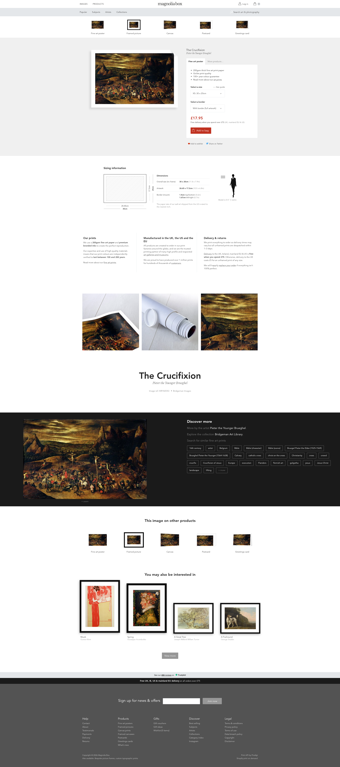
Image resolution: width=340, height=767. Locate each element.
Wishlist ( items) (161, 730)
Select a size (208, 87)
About (85, 727)
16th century (195, 448)
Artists (108, 12)
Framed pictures (125, 727)
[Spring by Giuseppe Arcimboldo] (147, 608)
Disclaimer (230, 741)
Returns (85, 741)
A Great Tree (180, 637)
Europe (231, 463)
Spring (130, 637)
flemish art (278, 463)
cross (311, 455)
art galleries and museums (156, 254)
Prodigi (255, 755)
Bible (236, 448)
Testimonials (88, 730)
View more (170, 655)
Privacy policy (231, 727)
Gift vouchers (160, 723)
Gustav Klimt (85, 639)
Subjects (96, 12)
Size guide (220, 87)
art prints (218, 79)
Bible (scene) (274, 448)
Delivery (208, 254)
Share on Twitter (216, 144)
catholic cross (254, 455)
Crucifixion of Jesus (212, 463)
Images (84, 4)
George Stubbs (227, 639)
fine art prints (110, 262)
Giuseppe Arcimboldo (136, 639)
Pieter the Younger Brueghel (198, 53)
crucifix (192, 463)
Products (98, 4)
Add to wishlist (196, 144)
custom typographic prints (127, 758)
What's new (123, 745)
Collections (121, 12)
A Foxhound (227, 637)
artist (210, 448)
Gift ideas (158, 727)
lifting (208, 470)
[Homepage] (170, 4)
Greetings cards (125, 741)
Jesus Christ (322, 463)
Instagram (193, 741)
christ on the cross (276, 455)
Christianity (297, 455)
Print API (244, 755)
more (222, 470)
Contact (86, 723)
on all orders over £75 (170, 681)
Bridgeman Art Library (229, 434)
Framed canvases (126, 734)
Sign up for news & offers (139, 700)
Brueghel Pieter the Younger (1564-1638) (208, 455)
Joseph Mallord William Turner (186, 639)
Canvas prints (124, 730)
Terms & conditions (234, 723)
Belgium (224, 448)
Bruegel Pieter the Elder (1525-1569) (304, 448)
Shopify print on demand (247, 758)
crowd (324, 455)
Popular (83, 12)
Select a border (198, 102)
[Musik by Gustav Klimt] (100, 607)
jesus (307, 463)
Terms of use (231, 730)
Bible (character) (253, 448)
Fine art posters (125, 723)
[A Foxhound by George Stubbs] (240, 618)
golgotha (294, 463)
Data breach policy (233, 734)
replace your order (227, 265)
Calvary (238, 455)
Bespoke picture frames (105, 758)
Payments (87, 734)
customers (176, 263)
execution (246, 463)
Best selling (194, 723)
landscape (194, 470)
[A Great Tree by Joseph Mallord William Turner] (193, 618)
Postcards (122, 737)
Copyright (229, 737)
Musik (83, 637)
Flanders (262, 463)
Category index (196, 737)
